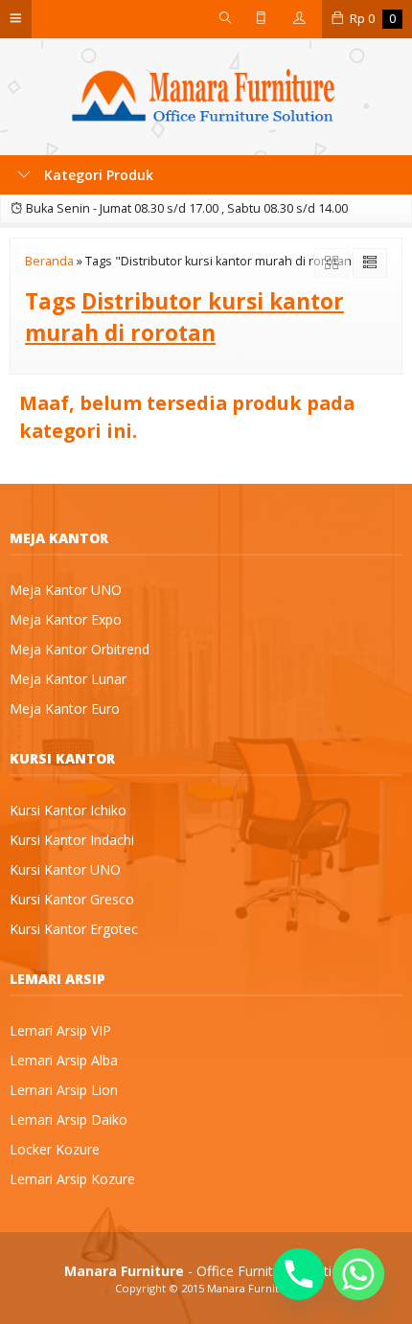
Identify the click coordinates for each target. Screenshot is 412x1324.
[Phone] (299, 1274)
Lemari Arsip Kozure (72, 1179)
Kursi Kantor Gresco (72, 899)
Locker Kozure (55, 1149)
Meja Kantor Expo (66, 619)
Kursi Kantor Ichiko (68, 810)
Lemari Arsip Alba (64, 1060)
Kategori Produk (96, 175)
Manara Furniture (252, 1288)
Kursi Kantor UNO (65, 869)
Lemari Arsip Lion (64, 1090)
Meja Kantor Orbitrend (79, 649)
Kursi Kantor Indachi (72, 840)
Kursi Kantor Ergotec (74, 929)
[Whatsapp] (358, 1274)
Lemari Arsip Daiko (68, 1119)
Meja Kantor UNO (66, 590)
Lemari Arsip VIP (60, 1030)
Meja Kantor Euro (65, 708)
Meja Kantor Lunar (68, 679)
